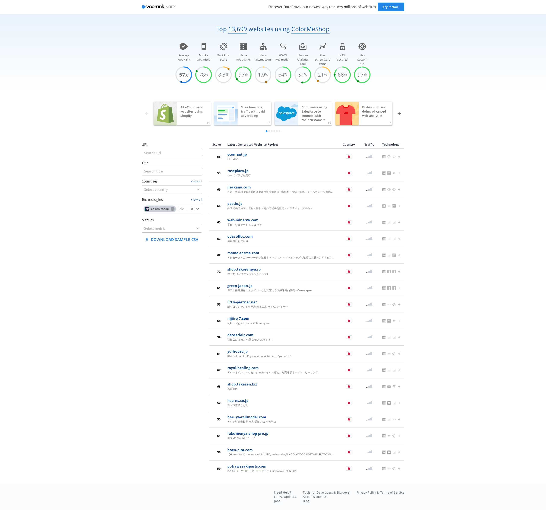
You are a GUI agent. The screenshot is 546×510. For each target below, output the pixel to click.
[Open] (198, 190)
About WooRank (314, 497)
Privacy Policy (366, 492)
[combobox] (172, 189)
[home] (159, 7)
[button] (160, 209)
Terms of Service (392, 492)
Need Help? (282, 492)
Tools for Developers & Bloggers (326, 492)
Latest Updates (285, 497)
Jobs (277, 501)
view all (196, 181)
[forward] (399, 113)
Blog (306, 501)
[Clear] (192, 209)
